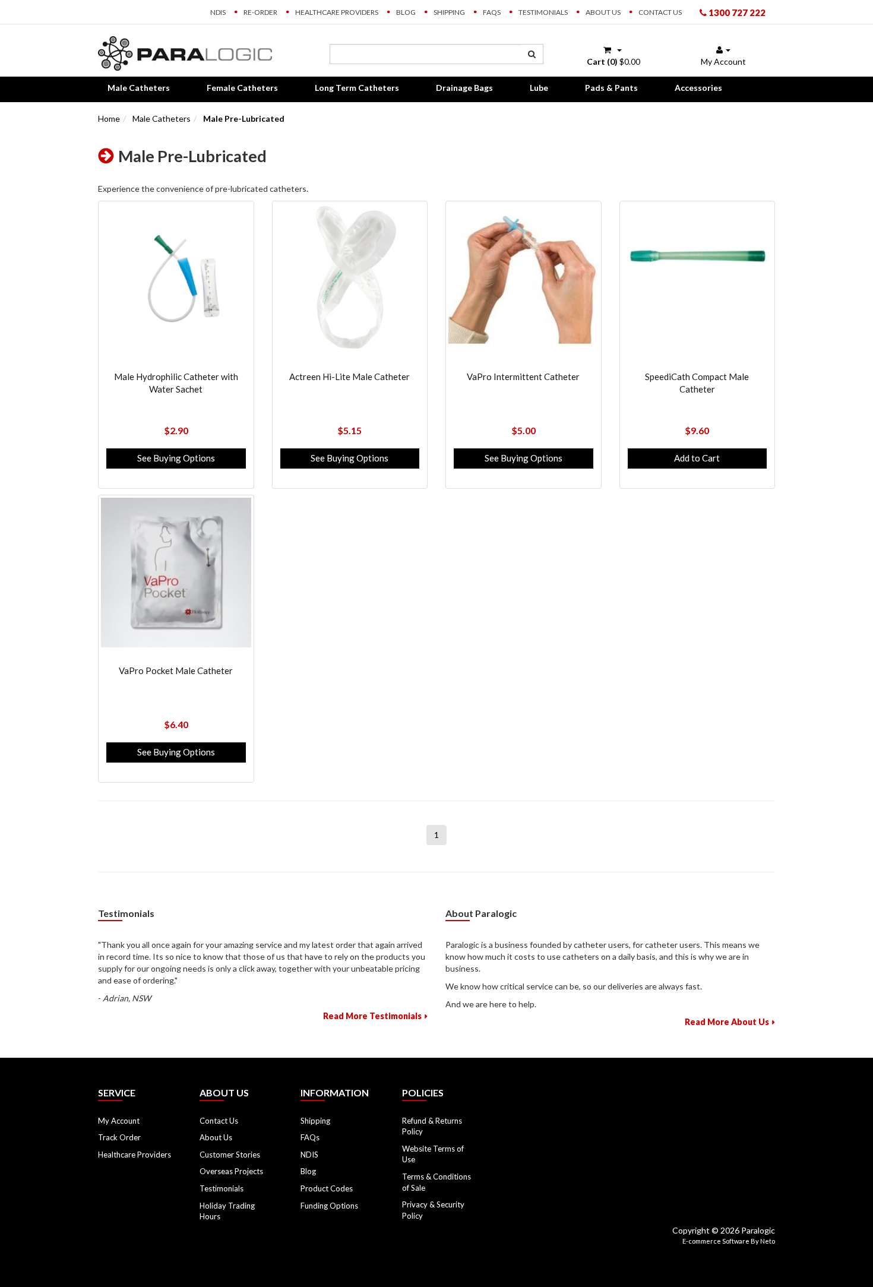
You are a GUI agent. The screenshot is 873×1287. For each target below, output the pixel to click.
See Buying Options (176, 458)
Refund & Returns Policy (432, 1126)
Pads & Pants (611, 88)
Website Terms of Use (433, 1154)
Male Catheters (138, 88)
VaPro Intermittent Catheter (523, 376)
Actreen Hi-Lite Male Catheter (349, 376)
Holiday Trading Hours (227, 1211)
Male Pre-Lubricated (243, 118)
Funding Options (329, 1205)
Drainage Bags (464, 88)
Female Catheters (242, 88)
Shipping (449, 12)
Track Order (119, 1137)
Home (109, 118)
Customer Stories (230, 1154)
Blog (406, 12)
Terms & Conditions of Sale (436, 1182)
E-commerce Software (715, 1241)
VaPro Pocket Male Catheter (176, 670)
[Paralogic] (185, 53)
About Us (603, 12)
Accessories (698, 88)
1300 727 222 (736, 12)
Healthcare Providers (336, 12)
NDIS (218, 12)
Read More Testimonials (372, 1016)
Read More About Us (727, 1022)
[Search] (532, 54)
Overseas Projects (231, 1171)
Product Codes (327, 1188)
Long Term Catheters (357, 88)
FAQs (492, 12)
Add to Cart (697, 458)
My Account (119, 1120)
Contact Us (660, 12)
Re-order (260, 12)
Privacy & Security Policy (433, 1210)
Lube (539, 88)
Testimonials (543, 12)
